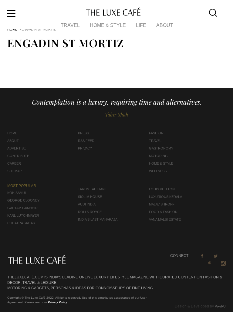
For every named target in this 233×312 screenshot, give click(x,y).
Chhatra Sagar (21, 223)
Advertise (16, 148)
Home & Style (108, 25)
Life (141, 25)
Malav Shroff (161, 204)
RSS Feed (86, 141)
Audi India (87, 204)
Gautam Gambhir (22, 208)
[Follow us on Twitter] (215, 255)
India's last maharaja (97, 219)
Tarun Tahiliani (92, 189)
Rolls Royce (90, 212)
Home (12, 29)
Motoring (158, 156)
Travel (70, 25)
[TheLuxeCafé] (113, 14)
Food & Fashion (163, 212)
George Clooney (23, 200)
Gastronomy (161, 148)
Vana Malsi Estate (165, 219)
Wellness (158, 171)
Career (14, 163)
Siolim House (90, 197)
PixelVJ (220, 306)
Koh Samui (16, 193)
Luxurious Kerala (165, 197)
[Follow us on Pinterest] (209, 263)
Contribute (18, 156)
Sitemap (14, 171)
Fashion (156, 133)
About (164, 25)
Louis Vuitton (162, 189)
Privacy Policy (57, 302)
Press (83, 133)
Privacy (85, 148)
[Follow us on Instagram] (223, 263)
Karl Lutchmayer (23, 215)
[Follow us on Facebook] (202, 255)
